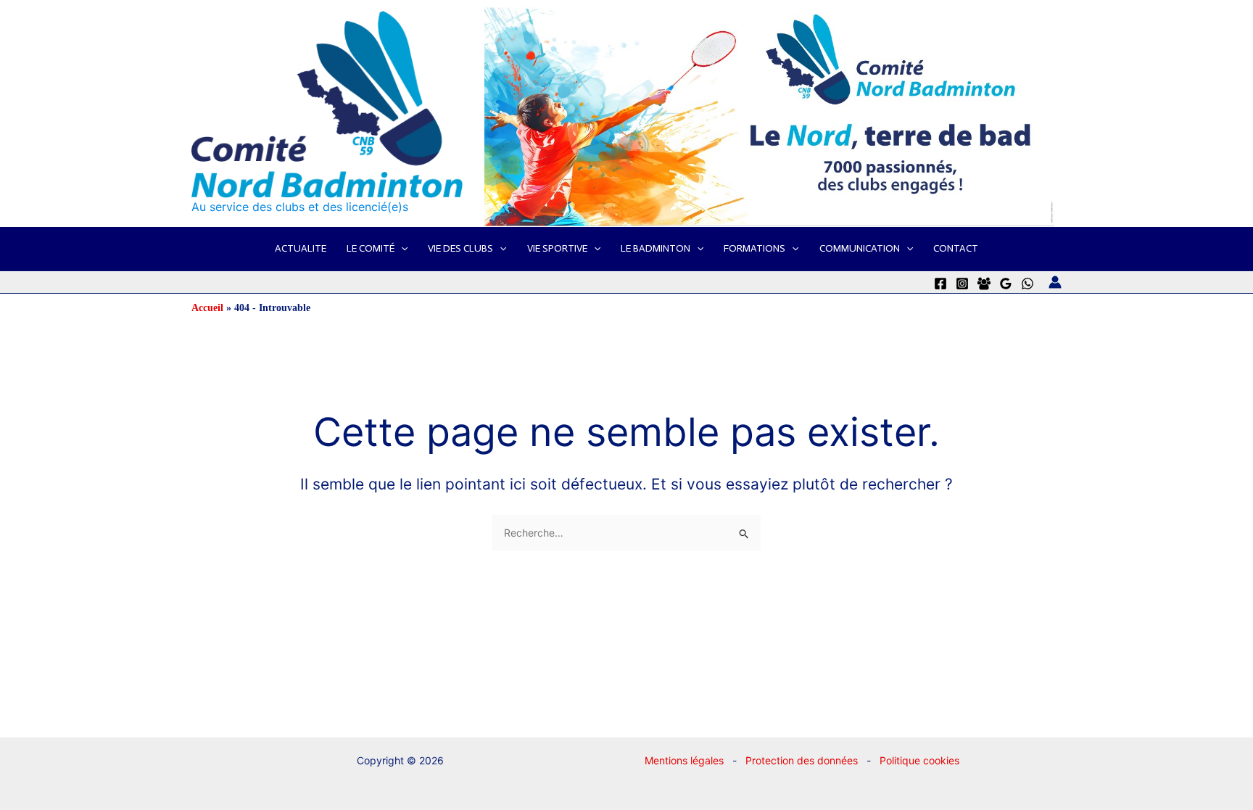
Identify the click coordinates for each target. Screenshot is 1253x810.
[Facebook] (940, 283)
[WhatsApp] (1027, 283)
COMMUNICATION (859, 248)
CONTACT (955, 248)
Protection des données (801, 760)
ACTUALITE (300, 248)
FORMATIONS (754, 248)
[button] (401, 248)
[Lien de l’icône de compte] (1055, 282)
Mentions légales (684, 760)
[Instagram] (962, 283)
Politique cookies (919, 760)
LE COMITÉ (370, 248)
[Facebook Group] (984, 283)
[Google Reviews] (1005, 283)
